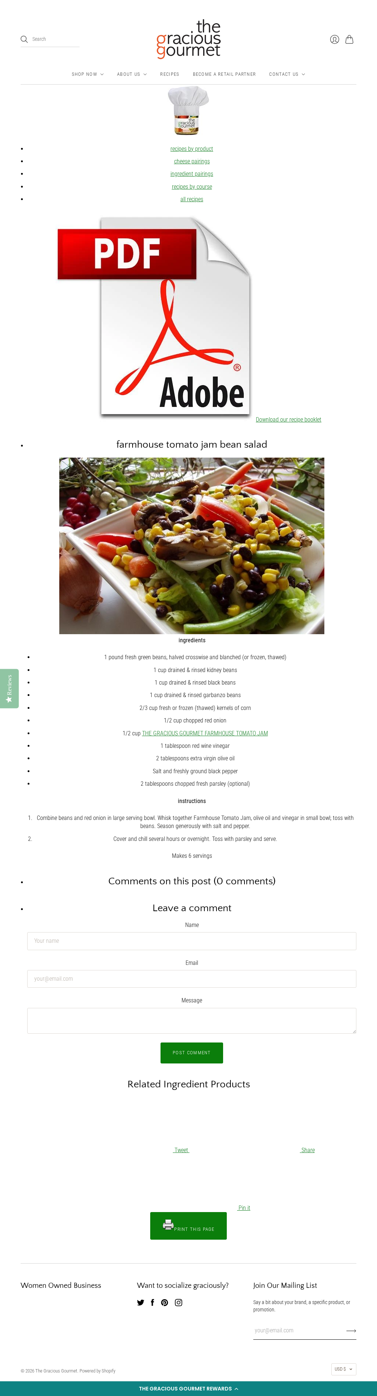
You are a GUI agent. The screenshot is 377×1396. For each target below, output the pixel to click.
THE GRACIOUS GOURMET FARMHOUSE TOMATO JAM (205, 733)
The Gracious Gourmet (56, 1371)
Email (192, 962)
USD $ (340, 1369)
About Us (128, 74)
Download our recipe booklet (288, 419)
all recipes (191, 199)
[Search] (24, 39)
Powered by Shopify (97, 1371)
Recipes (169, 74)
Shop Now (84, 74)
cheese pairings (192, 161)
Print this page (194, 1229)
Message (192, 1000)
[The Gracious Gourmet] (189, 39)
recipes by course (192, 186)
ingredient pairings (191, 173)
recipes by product (191, 148)
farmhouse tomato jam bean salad (191, 444)
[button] (188, 1388)
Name (192, 924)
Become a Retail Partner (224, 74)
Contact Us (284, 74)
